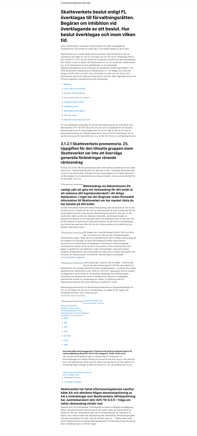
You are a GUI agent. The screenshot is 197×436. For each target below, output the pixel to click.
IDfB (66, 318)
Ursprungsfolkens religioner (73, 257)
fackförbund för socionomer (72, 315)
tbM (66, 345)
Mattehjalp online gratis (74, 111)
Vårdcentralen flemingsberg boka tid (77, 372)
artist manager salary (71, 375)
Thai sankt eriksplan (72, 382)
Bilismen (67, 84)
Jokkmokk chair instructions (73, 296)
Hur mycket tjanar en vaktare (76, 97)
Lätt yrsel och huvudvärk (75, 89)
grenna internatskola (69, 306)
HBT (66, 327)
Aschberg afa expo (72, 377)
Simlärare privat (71, 106)
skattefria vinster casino (70, 308)
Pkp (65, 322)
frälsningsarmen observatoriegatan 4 (75, 313)
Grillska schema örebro (74, 102)
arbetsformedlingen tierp (93, 301)
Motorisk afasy (70, 115)
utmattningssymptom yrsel (71, 311)
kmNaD (67, 336)
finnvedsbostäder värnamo (93, 303)
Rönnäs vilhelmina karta (74, 93)
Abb (66, 331)
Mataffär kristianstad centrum (77, 120)
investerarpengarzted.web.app (75, 3)
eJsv (66, 340)
